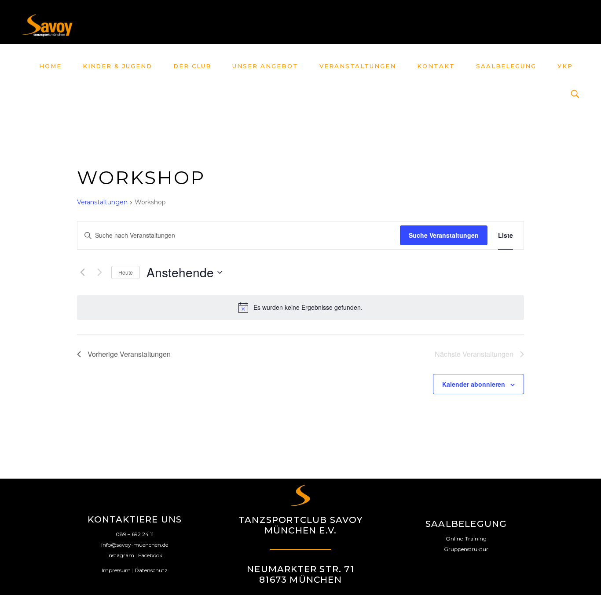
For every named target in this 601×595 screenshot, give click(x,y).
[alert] (300, 307)
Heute (125, 272)
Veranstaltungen (102, 202)
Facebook (150, 555)
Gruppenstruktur (466, 549)
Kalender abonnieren (473, 384)
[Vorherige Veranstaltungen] (82, 272)
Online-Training (466, 538)
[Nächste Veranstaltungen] (99, 272)
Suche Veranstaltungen (444, 235)
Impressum (116, 570)
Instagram (120, 555)
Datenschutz (151, 570)
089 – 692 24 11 (135, 534)
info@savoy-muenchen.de (134, 544)
